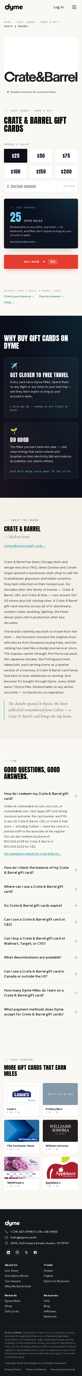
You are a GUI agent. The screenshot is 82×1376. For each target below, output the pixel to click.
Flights (48, 1276)
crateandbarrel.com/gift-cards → (25, 546)
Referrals (50, 1316)
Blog (47, 1306)
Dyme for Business (56, 1281)
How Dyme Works (17, 1276)
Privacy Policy (13, 1369)
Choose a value (16, 144)
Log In (58, 7)
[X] (26, 1252)
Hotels (48, 1270)
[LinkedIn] (8, 1252)
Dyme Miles (12, 1301)
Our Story (11, 1270)
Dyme (7, 22)
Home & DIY (50, 22)
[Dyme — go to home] (14, 7)
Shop (8, 1306)
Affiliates (50, 1311)
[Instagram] (17, 1252)
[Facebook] (35, 1252)
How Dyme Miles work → (24, 241)
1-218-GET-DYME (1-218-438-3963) (34, 1231)
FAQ (47, 1301)
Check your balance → (19, 296)
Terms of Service (36, 1369)
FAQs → (9, 302)
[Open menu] (74, 7)
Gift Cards (26, 22)
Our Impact (12, 1281)
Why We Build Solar (18, 1286)
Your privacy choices (62, 1369)
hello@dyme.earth (23, 1237)
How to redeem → (51, 296)
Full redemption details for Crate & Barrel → (33, 854)
